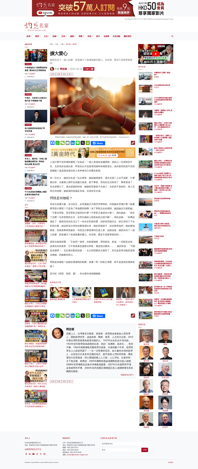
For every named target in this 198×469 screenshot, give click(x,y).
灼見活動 (116, 36)
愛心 (70, 74)
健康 (72, 36)
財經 (54, 36)
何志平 (156, 87)
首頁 (51, 44)
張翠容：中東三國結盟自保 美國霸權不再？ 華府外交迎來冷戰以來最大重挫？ (36, 326)
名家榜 (106, 36)
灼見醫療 (28, 188)
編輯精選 (157, 228)
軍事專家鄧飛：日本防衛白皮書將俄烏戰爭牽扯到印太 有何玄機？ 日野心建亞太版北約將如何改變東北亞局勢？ (163, 266)
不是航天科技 (159, 236)
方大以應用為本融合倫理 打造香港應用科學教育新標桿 (163, 100)
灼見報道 (28, 94)
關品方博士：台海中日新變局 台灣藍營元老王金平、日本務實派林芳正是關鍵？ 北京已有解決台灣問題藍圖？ (163, 127)
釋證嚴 (63, 69)
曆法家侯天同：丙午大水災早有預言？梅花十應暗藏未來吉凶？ (36, 386)
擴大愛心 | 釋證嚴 (71, 44)
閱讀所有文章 (126, 375)
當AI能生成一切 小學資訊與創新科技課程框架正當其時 (163, 289)
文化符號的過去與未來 (162, 85)
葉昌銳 (156, 77)
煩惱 (58, 74)
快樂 (52, 74)
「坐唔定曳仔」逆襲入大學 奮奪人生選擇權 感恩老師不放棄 (163, 138)
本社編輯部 (31, 74)
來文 (155, 215)
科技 (89, 36)
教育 (37, 36)
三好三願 (89, 69)
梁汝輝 (156, 293)
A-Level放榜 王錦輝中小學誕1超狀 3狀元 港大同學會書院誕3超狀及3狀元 (163, 175)
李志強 (156, 238)
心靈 (62, 44)
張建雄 (156, 201)
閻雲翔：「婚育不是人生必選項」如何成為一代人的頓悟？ (125, 302)
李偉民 (156, 316)
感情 (64, 74)
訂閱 (145, 450)
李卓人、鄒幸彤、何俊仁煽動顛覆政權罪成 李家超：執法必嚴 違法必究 (36, 161)
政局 (28, 36)
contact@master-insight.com (77, 455)
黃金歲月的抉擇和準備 (162, 198)
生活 (63, 36)
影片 (98, 36)
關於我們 (127, 36)
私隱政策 (170, 462)
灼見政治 (28, 64)
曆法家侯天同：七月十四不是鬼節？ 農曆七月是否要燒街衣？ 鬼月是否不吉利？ (36, 266)
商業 (80, 36)
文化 (46, 36)
